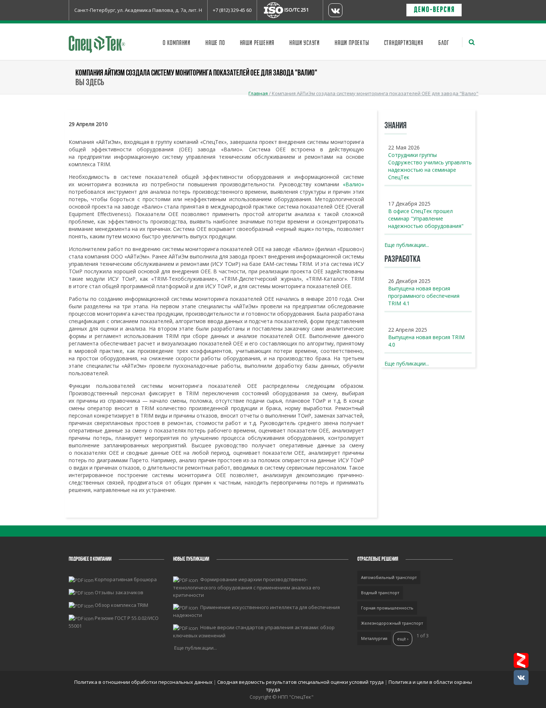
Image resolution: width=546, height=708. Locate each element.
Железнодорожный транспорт (392, 623)
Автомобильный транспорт (389, 577)
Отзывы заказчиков (119, 592)
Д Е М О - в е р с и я (434, 10)
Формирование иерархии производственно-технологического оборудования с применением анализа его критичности (246, 587)
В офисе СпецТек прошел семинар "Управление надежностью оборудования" (426, 218)
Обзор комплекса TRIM (121, 605)
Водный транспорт (380, 592)
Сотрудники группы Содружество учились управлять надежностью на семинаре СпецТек (430, 166)
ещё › (402, 638)
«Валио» (353, 184)
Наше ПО (215, 43)
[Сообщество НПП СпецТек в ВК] (521, 677)
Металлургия (374, 638)
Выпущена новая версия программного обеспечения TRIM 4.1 (423, 296)
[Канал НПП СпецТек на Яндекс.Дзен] (521, 660)
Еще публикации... (406, 244)
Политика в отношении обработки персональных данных (144, 682)
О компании (177, 43)
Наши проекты (352, 43)
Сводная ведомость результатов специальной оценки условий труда (300, 682)
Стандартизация (403, 43)
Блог (443, 43)
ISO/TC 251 (297, 9)
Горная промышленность (387, 608)
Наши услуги (304, 43)
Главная (258, 93)
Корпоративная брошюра (126, 579)
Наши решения (257, 43)
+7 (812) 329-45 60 (232, 10)
